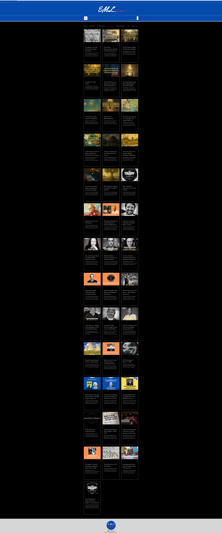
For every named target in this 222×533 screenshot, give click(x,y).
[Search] (137, 18)
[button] (136, 26)
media (120, 11)
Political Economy (110, 26)
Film (128, 26)
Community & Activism (120, 26)
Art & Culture (92, 26)
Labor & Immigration (101, 26)
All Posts (85, 26)
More (133, 26)
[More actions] (99, 44)
